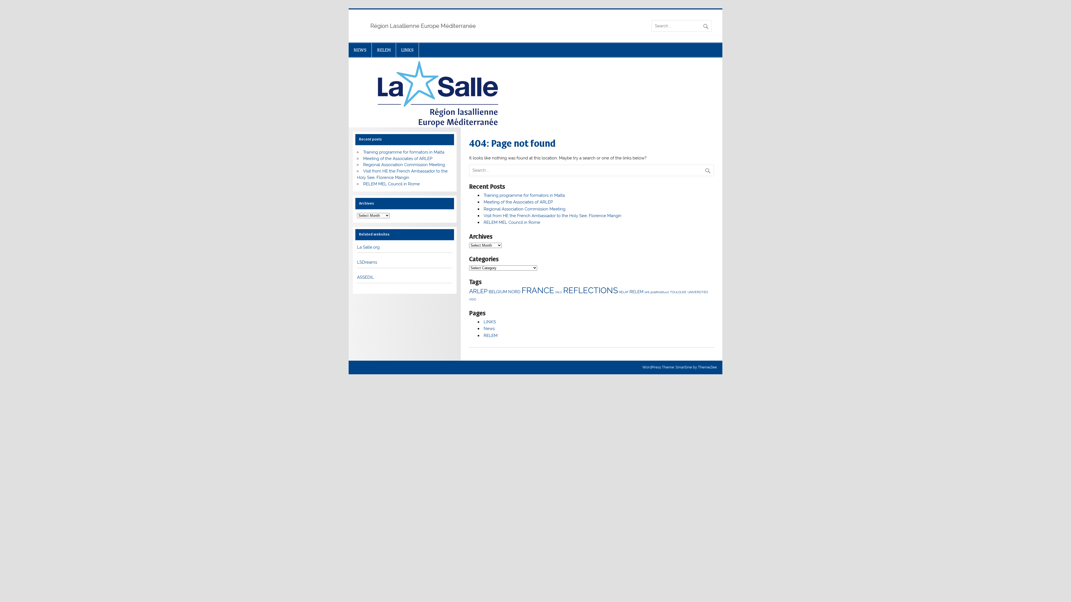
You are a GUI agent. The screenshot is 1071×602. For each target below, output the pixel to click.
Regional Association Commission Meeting (524, 209)
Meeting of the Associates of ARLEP (518, 202)
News (489, 328)
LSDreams (367, 262)
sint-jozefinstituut (657, 292)
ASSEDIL (365, 277)
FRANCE (538, 290)
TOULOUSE (678, 292)
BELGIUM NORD (504, 291)
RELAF (623, 292)
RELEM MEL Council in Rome (512, 222)
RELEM (384, 50)
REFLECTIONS (590, 290)
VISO (472, 299)
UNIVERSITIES (698, 292)
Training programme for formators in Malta (524, 195)
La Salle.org (368, 247)
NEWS (360, 50)
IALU (558, 292)
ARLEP (478, 291)
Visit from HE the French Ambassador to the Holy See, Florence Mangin (552, 215)
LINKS (407, 50)
